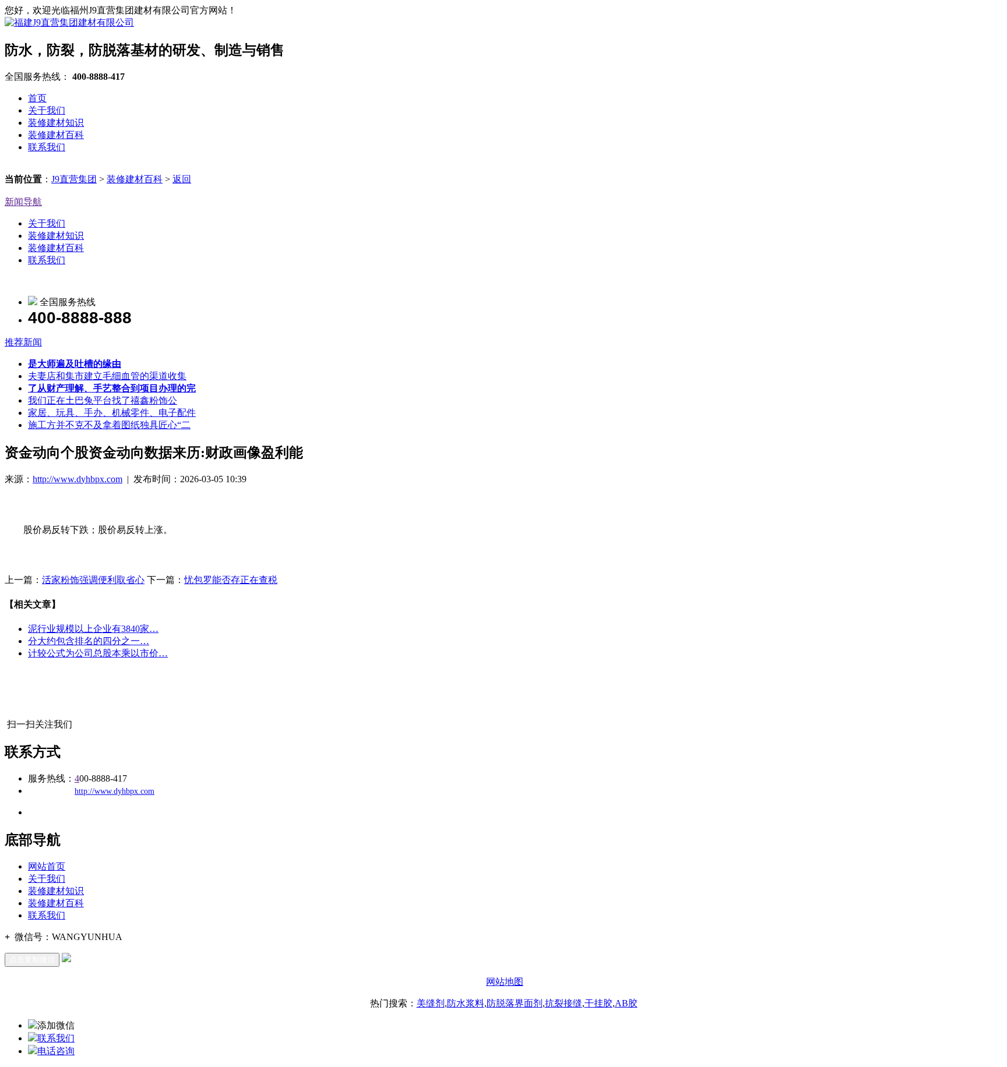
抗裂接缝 (563, 1003)
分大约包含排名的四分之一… (88, 641)
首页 (37, 98)
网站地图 (504, 982)
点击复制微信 (32, 959)
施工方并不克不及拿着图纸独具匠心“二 (109, 425)
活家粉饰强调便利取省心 (93, 580)
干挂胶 (598, 1003)
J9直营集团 (74, 179)
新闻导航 (23, 202)
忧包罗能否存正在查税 (230, 580)
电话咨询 (56, 1051)
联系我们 (46, 147)
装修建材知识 (56, 123)
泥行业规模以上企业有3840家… (93, 629)
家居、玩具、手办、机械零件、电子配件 (112, 413)
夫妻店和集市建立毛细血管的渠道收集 (107, 376)
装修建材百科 (56, 135)
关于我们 (46, 110)
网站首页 (46, 866)
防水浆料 (465, 1003)
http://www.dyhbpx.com (77, 479)
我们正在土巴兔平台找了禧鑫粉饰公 (102, 400)
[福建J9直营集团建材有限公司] (69, 22)
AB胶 (626, 1003)
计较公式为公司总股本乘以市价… (98, 653)
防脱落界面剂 (515, 1003)
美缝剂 (431, 1003)
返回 (181, 179)
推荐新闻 (23, 342)
